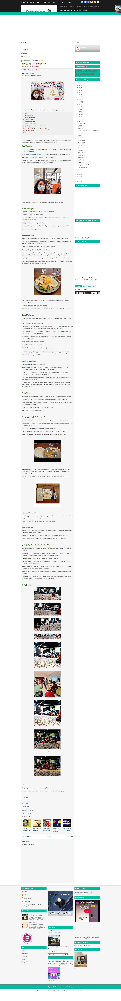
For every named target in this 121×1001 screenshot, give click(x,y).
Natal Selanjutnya (29, 127)
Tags (84, 286)
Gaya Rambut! (82, 123)
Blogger (88, 938)
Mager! (80, 169)
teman (28, 396)
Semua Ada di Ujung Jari (35, 914)
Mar (80, 99)
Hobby (22, 5)
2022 (78, 92)
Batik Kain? (81, 128)
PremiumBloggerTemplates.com (67, 990)
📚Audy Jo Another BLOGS (66, 10)
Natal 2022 (81, 162)
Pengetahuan (55, 5)
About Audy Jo (25, 953)
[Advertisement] (60, 27)
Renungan (27, 901)
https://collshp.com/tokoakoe (82, 945)
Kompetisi (38, 5)
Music (48, 5)
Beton (79, 138)
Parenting (63, 5)
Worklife (23, 7)
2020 (78, 88)
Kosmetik (24, 959)
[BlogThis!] (28, 813)
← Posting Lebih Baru (26, 836)
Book (49, 2)
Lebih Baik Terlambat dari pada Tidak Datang (37, 128)
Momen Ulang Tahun (80, 283)
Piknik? (80, 135)
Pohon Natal (81, 143)
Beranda (85, 10)
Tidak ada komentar (36, 75)
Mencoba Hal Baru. (30, 119)
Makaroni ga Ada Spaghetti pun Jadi (37, 305)
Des (80, 121)
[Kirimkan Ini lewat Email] (26, 813)
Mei (79, 104)
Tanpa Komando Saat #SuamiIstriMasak (88, 130)
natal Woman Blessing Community (34, 154)
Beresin (80, 145)
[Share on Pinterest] (33, 810)
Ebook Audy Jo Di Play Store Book (91, 7)
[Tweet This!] (28, 810)
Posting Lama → (70, 836)
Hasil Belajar (81, 160)
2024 (78, 176)
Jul (79, 109)
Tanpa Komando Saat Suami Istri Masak (38, 249)
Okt (79, 116)
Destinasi (32, 2)
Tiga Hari (80, 150)
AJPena (26, 895)
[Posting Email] (23, 813)
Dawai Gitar (32, 922)
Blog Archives (91, 286)
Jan (79, 94)
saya (33, 223)
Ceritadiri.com (25, 110)
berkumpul (29, 407)
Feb (80, 97)
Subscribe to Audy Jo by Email (83, 238)
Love (44, 5)
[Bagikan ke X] (29, 813)
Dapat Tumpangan (30, 117)
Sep (80, 114)
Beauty (44, 2)
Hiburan (69, 2)
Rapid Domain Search (79, 990)
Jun (79, 106)
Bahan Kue (81, 133)
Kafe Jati (32, 364)
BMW (25, 891)
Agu (80, 111)
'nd (25, 132)
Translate (60, 932)
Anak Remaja (81, 152)
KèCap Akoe (27, 898)
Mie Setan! (81, 157)
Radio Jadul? (81, 155)
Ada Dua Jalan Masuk (30, 123)
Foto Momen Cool (30, 130)
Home (27, 5)
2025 (78, 179)
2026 (78, 181)
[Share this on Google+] (30, 810)
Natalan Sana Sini (29, 73)
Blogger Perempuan (27, 962)
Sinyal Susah (81, 140)
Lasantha (58, 990)
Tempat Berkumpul (30, 121)
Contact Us (25, 956)
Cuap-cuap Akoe (77, 10)
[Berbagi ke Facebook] (31, 813)
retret (64, 140)
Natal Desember (29, 115)
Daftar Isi (26, 113)
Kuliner (38, 2)
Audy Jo (59, 986)
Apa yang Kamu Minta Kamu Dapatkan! (35, 125)
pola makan (36, 538)
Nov (80, 119)
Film (58, 2)
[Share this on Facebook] (26, 810)
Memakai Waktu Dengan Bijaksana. (57, 830)
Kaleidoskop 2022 (83, 167)
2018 (78, 83)
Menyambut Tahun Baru (84, 165)
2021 (78, 90)
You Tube (79, 7)
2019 (78, 85)
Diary (54, 2)
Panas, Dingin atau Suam (83, 893)
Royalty (80, 125)
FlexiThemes (44, 990)
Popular (78, 286)
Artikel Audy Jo (24, 2)
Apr (79, 102)
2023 (78, 174)
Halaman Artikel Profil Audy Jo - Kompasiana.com (33, 905)
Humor (32, 5)
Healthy (63, 2)
